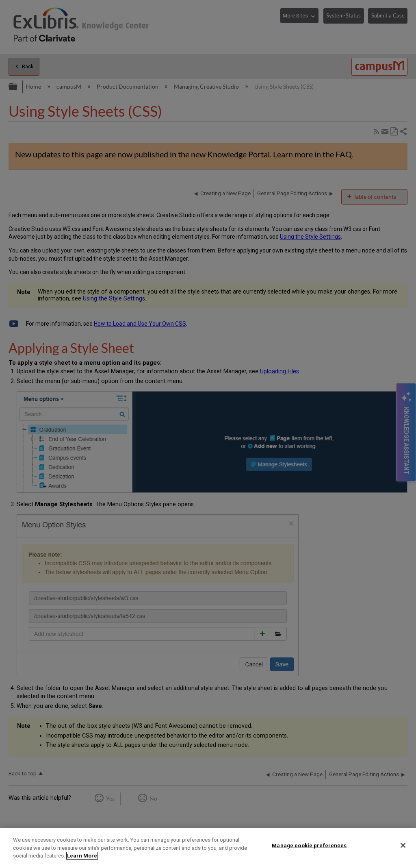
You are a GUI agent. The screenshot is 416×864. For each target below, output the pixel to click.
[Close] (403, 845)
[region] (208, 846)
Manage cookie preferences (309, 845)
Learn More (82, 856)
